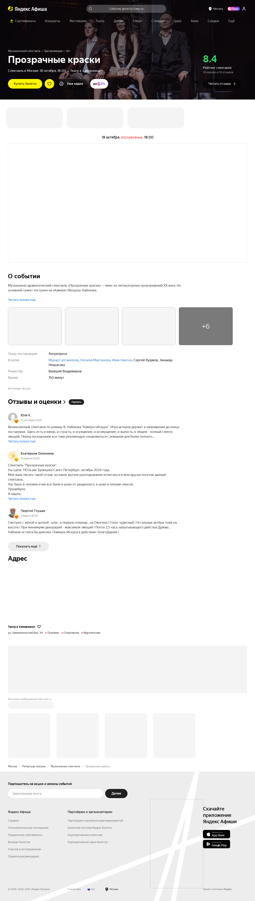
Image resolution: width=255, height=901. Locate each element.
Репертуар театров (33, 766)
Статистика (74, 889)
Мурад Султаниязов (64, 360)
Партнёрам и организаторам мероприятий (95, 820)
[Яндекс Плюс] (234, 9)
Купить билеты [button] (25, 84)
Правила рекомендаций (23, 856)
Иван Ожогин (122, 360)
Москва (12, 766)
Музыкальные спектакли (65, 766)
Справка (13, 820)
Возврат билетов (19, 842)
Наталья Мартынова (95, 360)
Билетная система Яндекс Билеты (90, 827)
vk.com (26, 388)
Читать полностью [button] (21, 300)
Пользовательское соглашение (28, 827)
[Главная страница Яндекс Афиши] (10, 8)
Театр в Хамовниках (85, 71)
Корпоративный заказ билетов (88, 842)
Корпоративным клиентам (85, 835)
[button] (231, 21)
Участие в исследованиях (24, 849)
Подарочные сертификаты (25, 835)
